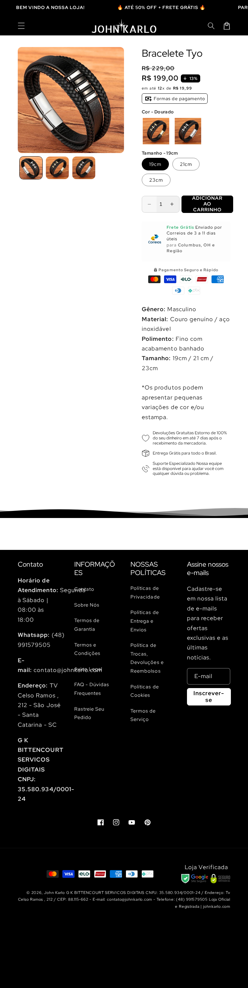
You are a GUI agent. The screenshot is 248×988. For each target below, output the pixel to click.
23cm (156, 180)
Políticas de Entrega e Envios (144, 621)
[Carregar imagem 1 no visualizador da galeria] (31, 168)
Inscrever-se (208, 696)
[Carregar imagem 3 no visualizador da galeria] (83, 168)
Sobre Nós (87, 604)
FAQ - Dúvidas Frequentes (91, 688)
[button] (21, 26)
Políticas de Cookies (144, 691)
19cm (155, 164)
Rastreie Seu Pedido (89, 713)
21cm (186, 164)
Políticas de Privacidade (145, 592)
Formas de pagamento (178, 98)
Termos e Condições (87, 649)
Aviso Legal (88, 669)
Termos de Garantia (87, 624)
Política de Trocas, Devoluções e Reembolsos (147, 658)
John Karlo (54, 892)
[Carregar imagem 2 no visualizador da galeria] (57, 168)
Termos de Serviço (143, 715)
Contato (84, 589)
